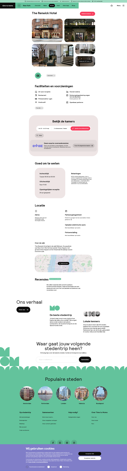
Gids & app (66, 5)
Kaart (58, 5)
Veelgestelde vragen (74, 417)
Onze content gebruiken (49, 423)
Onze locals (95, 420)
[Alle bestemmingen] (19, 6)
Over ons (22, 310)
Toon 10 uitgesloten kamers (82, 145)
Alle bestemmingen (24, 417)
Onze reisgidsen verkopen (49, 420)
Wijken (45, 5)
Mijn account (23, 427)
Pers (93, 423)
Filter (40, 135)
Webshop (21, 423)
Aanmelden (85, 360)
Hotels (52, 5)
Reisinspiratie (23, 420)
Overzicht (37, 5)
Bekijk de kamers (86, 13)
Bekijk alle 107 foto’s (84, 61)
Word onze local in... (47, 417)
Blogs (73, 5)
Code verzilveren (24, 430)
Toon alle (38, 108)
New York (26, 5)
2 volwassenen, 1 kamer (60, 128)
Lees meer (50, 75)
